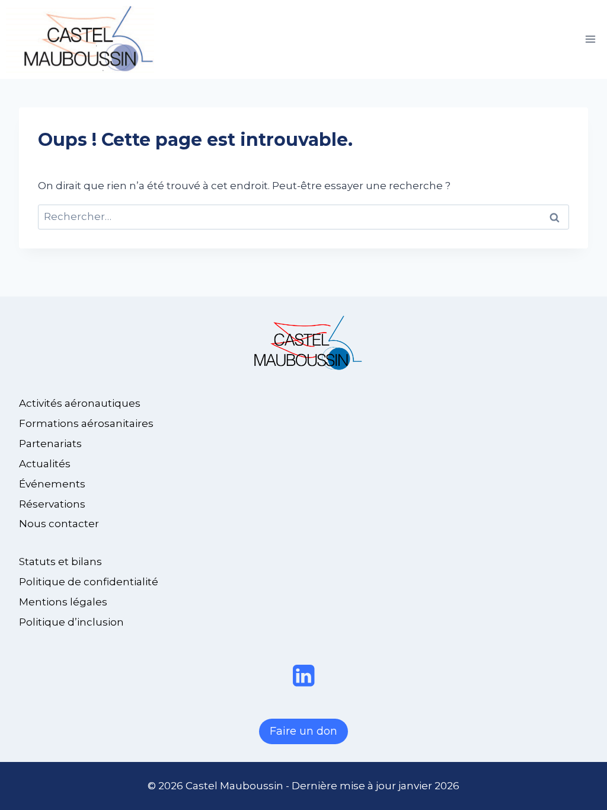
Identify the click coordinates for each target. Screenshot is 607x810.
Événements (52, 484)
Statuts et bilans (60, 561)
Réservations (52, 504)
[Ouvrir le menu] (590, 39)
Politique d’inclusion (71, 622)
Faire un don (303, 731)
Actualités (45, 464)
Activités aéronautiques (79, 403)
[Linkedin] (304, 675)
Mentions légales (63, 602)
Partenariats (50, 443)
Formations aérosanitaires (86, 423)
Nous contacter (59, 524)
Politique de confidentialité (88, 582)
